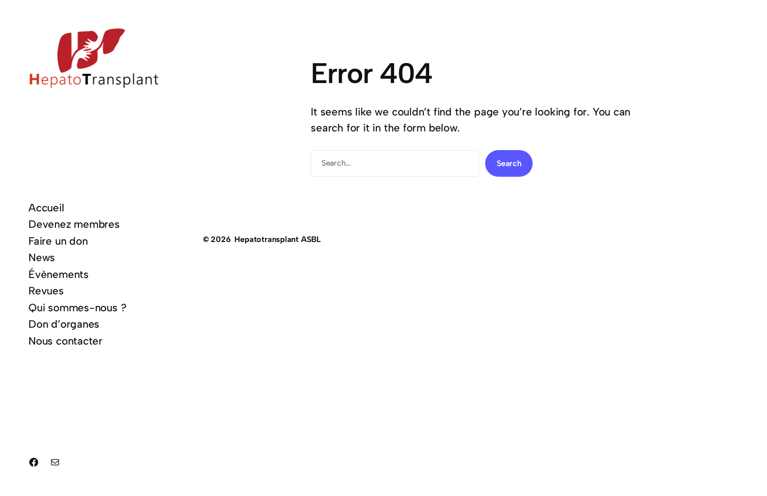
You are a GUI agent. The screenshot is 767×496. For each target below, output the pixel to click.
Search (509, 163)
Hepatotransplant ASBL (277, 239)
